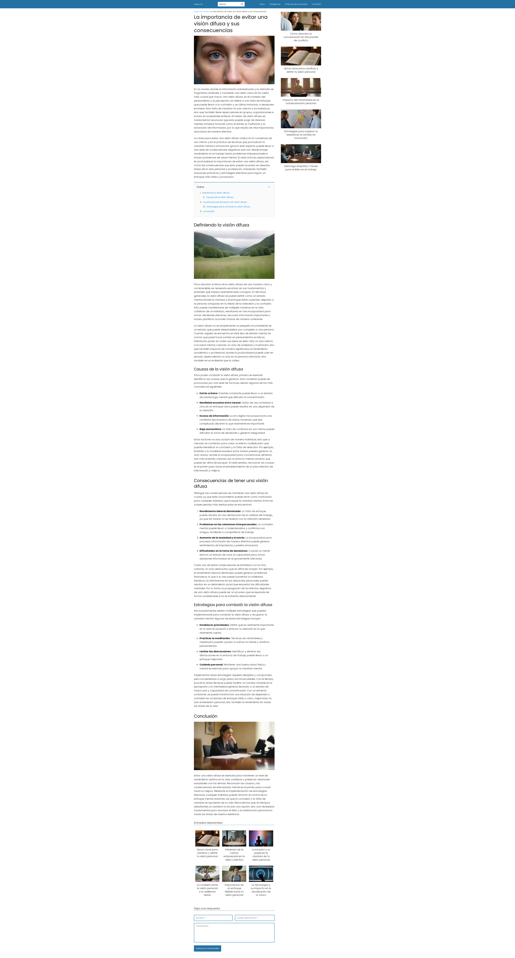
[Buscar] (242, 4)
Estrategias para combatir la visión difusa (228, 206)
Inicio (262, 4)
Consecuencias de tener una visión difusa (225, 202)
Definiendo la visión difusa (215, 192)
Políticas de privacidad (296, 4)
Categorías (274, 4)
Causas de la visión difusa (219, 197)
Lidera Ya (198, 4)
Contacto (316, 4)
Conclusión (209, 211)
